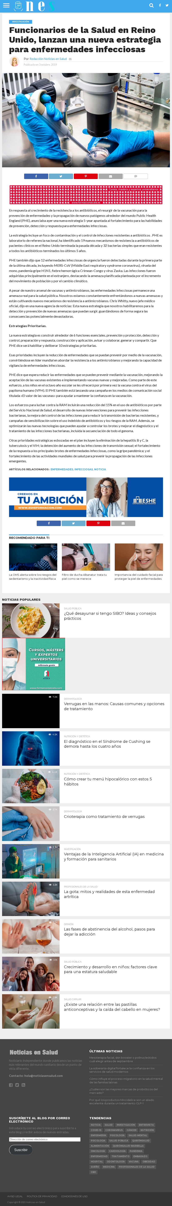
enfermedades (62, 469)
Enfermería (98, 1135)
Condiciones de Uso (74, 1196)
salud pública (118, 1140)
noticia (100, 469)
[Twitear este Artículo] (61, 175)
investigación (126, 1125)
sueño (95, 1167)
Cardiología (117, 1151)
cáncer (132, 1130)
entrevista (146, 1125)
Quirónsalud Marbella (128, 1146)
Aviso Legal (15, 1196)
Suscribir (20, 1150)
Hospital (97, 1161)
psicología (117, 1135)
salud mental (138, 1135)
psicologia (98, 1140)
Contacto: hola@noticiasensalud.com (36, 1075)
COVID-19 (96, 1130)
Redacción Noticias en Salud (48, 59)
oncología (98, 1151)
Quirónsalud (141, 1140)
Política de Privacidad (42, 1196)
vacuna (134, 1161)
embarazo (140, 1156)
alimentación (100, 1146)
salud (109, 1125)
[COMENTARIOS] (135, 175)
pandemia (136, 1151)
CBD (93, 1172)
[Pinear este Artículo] (86, 175)
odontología (116, 1161)
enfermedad (99, 1156)
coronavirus (114, 1130)
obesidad (149, 1161)
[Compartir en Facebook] (36, 175)
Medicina (109, 1167)
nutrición (147, 1130)
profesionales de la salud (137, 1167)
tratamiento (120, 1156)
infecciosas (83, 469)
